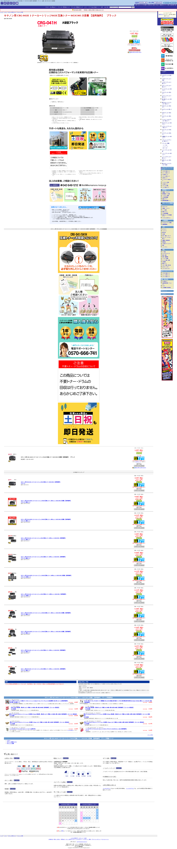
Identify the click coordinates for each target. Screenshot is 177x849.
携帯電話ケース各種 (166, 193)
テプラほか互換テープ (94, 7)
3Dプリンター (165, 206)
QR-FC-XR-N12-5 (16, 699)
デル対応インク (165, 174)
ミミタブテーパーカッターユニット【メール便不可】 (22, 728)
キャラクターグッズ (166, 253)
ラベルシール (165, 146)
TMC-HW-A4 (92, 706)
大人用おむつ (53, 7)
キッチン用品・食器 (166, 260)
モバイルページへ (105, 839)
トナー (85, 7)
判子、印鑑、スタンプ (166, 235)
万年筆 (163, 234)
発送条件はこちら (138, 461)
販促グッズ (164, 263)
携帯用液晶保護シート (166, 200)
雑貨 (163, 249)
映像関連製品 (164, 224)
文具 (102, 7)
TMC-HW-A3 (17, 706)
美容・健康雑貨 (165, 256)
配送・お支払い (57, 839)
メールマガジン (107, 788)
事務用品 (164, 241)
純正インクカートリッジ (166, 271)
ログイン (161, 14)
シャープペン (164, 246)
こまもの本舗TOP (74, 838)
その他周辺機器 (165, 197)
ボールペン (164, 229)
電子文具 (164, 232)
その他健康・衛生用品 (166, 287)
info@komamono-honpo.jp (82, 841)
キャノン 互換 (10, 743)
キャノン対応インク (166, 172)
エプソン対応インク (166, 176)
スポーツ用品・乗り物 (166, 265)
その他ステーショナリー (166, 243)
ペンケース (164, 230)
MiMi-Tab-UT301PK (93, 727)
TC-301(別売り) (70, 730)
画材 (163, 245)
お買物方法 (51, 839)
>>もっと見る (150, 734)
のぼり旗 (106, 7)
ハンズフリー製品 (165, 195)
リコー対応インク (165, 187)
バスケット (81, 838)
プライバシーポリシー (96, 839)
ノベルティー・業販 (87, 839)
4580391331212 (23, 727)
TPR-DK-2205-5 (90, 699)
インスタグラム (130, 788)
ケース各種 (164, 209)
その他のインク (165, 184)
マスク (47, 7)
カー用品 (164, 251)
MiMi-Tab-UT (16, 727)
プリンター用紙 (165, 143)
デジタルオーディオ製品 (166, 222)
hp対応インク (164, 177)
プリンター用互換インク (64, 7)
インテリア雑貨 (165, 258)
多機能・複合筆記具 (166, 240)
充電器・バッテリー (166, 192)
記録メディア (164, 198)
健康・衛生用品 (164, 279)
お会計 (85, 838)
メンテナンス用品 (165, 182)
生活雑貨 (164, 261)
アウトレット (164, 290)
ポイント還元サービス (70, 839)
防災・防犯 (164, 255)
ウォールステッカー (166, 268)
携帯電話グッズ (166, 190)
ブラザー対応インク (166, 171)
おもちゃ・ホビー (165, 266)
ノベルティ (163, 294)
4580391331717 (101, 727)
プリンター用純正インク (77, 7)
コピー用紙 (165, 145)
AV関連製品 (165, 220)
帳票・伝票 (165, 148)
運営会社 (63, 839)
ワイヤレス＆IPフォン (166, 217)
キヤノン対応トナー (12, 742)
